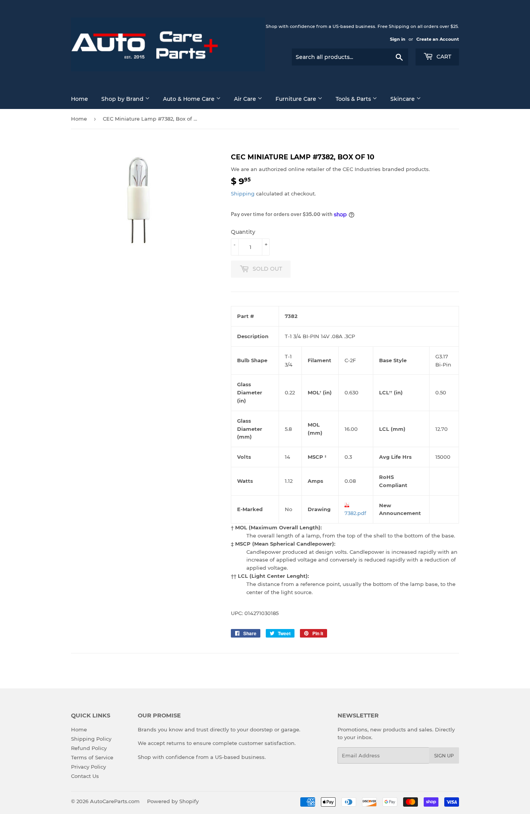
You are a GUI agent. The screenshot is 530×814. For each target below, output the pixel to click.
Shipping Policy (91, 739)
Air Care (246, 98)
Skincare (403, 98)
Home (79, 98)
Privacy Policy (88, 767)
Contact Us (85, 776)
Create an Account (437, 39)
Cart (443, 56)
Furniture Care (296, 98)
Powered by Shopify (173, 801)
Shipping (243, 193)
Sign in (397, 39)
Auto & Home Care (189, 98)
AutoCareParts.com (115, 801)
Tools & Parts (354, 98)
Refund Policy (89, 748)
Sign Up (444, 756)
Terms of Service (92, 757)
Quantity (243, 231)
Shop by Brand (123, 98)
